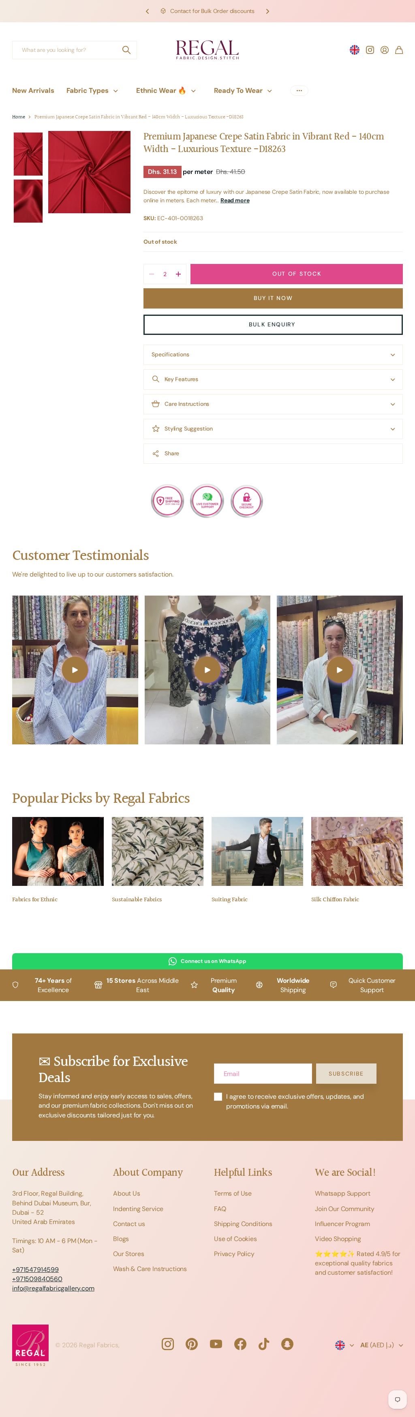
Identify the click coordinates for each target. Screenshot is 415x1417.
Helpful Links (243, 1173)
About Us (126, 1193)
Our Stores (128, 1254)
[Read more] (370, 50)
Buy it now (273, 298)
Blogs (121, 1239)
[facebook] (240, 1344)
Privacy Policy (234, 1254)
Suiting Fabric (229, 900)
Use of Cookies (235, 1239)
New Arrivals (33, 90)
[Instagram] (167, 1344)
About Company (147, 1173)
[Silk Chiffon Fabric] (357, 851)
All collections (117, 90)
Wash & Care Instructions (150, 1269)
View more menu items (299, 90)
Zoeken (127, 50)
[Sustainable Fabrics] (157, 851)
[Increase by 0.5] (178, 274)
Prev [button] (147, 11)
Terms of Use (233, 1193)
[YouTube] (216, 1344)
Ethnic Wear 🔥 (161, 90)
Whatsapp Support (342, 1193)
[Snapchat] (287, 1344)
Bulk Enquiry (273, 324)
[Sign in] (385, 50)
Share (172, 453)
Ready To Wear (238, 90)
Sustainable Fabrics (137, 900)
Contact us (129, 1224)
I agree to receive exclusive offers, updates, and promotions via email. (295, 1101)
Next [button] (267, 11)
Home (18, 117)
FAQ (220, 1209)
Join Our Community (344, 1209)
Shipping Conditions (243, 1224)
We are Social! (345, 1173)
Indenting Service (138, 1209)
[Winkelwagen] (399, 50)
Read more (235, 200)
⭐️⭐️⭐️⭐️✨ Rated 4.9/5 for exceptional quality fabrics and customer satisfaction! (357, 1263)
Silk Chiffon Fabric (335, 900)
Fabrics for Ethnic (34, 900)
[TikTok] (264, 1344)
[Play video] (75, 670)
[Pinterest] (192, 1344)
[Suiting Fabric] (257, 851)
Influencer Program (342, 1224)
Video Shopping (338, 1239)
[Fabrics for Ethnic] (58, 851)
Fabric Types (87, 90)
